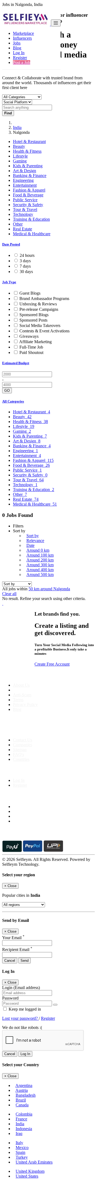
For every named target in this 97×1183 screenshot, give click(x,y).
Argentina (23, 1085)
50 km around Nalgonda (49, 589)
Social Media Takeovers (39, 325)
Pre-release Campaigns (38, 309)
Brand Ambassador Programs (44, 298)
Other (18, 224)
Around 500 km (40, 574)
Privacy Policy (25, 704)
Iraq (19, 1133)
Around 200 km (40, 560)
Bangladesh (26, 1095)
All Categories (13, 401)
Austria (21, 1090)
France (21, 1119)
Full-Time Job (31, 347)
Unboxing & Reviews (38, 304)
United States (27, 1176)
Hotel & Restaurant (29, 141)
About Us (21, 685)
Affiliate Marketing (35, 341)
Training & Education (31, 219)
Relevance (35, 540)
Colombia (24, 1114)
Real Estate (22, 229)
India (17, 127)
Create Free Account (52, 664)
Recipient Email (17, 949)
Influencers (22, 38)
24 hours (27, 255)
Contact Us (22, 740)
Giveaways (29, 336)
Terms (18, 699)
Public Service (25, 199)
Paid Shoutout (31, 352)
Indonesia (24, 1128)
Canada (22, 1105)
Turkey (22, 1157)
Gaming (20, 161)
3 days (25, 260)
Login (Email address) (21, 987)
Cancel (9, 961)
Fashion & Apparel (29, 190)
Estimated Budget (15, 363)
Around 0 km (37, 550)
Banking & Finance (29, 175)
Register (20, 57)
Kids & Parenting (28, 165)
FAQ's (18, 754)
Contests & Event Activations (44, 331)
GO (7, 390)
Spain (20, 1152)
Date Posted (11, 244)
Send (24, 961)
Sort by (32, 535)
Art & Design (24, 170)
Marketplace (23, 33)
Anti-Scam (22, 695)
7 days (25, 266)
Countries (21, 759)
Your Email (13, 937)
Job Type (9, 282)
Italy (19, 1142)
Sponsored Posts (33, 320)
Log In (19, 52)
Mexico (22, 1147)
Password (10, 998)
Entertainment (25, 185)
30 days (26, 271)
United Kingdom (30, 1171)
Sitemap (20, 749)
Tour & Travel (25, 209)
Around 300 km (40, 564)
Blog (17, 48)
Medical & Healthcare (31, 233)
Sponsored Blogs (33, 314)
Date (30, 545)
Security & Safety (28, 204)
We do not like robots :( (22, 1027)
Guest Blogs (29, 293)
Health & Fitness (27, 151)
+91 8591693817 (43, 730)
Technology (23, 214)
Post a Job (21, 62)
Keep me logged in (24, 1009)
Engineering (23, 180)
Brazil (21, 1100)
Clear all (9, 593)
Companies (22, 744)
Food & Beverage (28, 195)
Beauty (19, 146)
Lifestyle (20, 156)
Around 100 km (40, 555)
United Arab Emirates (34, 1162)
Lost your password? (20, 1018)
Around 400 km (40, 569)
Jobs (16, 43)
